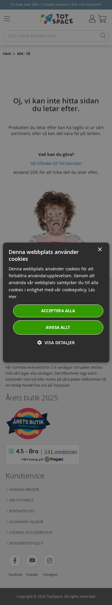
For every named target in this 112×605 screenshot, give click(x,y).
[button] (56, 342)
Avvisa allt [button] (58, 327)
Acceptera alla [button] (58, 310)
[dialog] (56, 303)
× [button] (99, 249)
